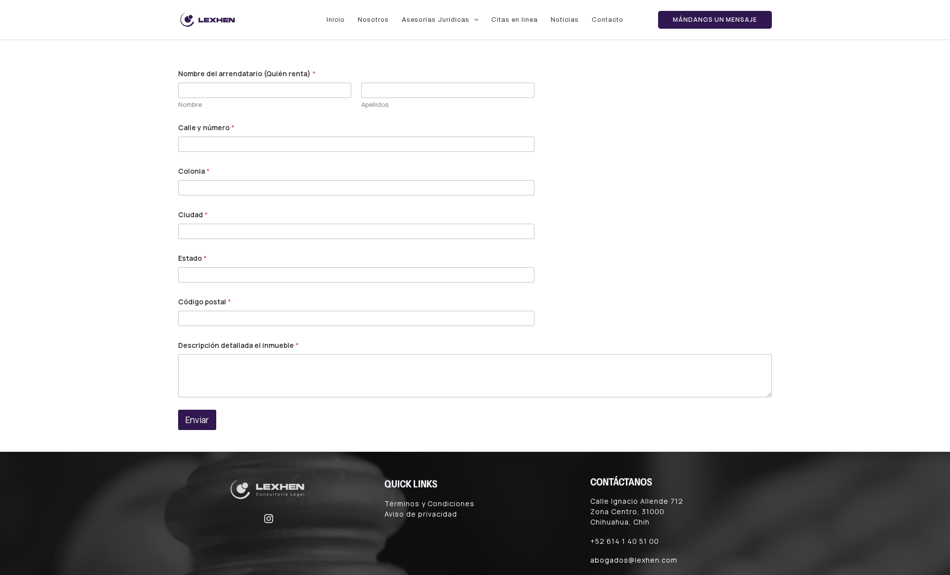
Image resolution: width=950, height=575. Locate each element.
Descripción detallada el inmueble (238, 345)
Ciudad (193, 214)
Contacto (607, 19)
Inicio (336, 19)
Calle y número (206, 127)
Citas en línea (514, 19)
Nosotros (373, 19)
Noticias (565, 19)
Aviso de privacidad (420, 514)
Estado (192, 258)
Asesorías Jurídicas (436, 19)
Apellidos (374, 104)
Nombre (190, 104)
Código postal (204, 301)
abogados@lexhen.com (633, 560)
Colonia (194, 171)
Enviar (197, 420)
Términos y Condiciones (429, 503)
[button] (474, 20)
